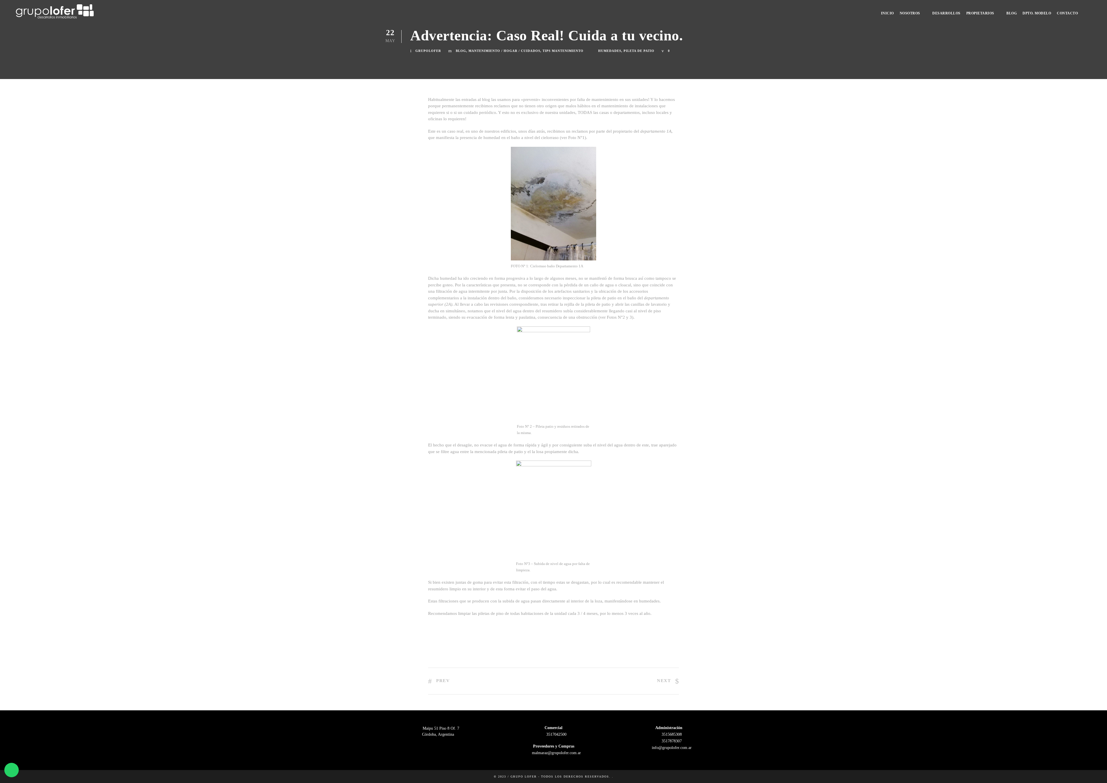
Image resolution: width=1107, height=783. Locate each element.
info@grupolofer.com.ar (671, 748)
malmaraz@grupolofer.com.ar (556, 753)
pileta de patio (639, 50)
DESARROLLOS (946, 13)
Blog (1011, 13)
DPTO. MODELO (1037, 13)
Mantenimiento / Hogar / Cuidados (504, 50)
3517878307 (671, 741)
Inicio (887, 13)
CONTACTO (1067, 13)
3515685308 (671, 734)
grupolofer (428, 50)
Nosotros (910, 13)
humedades (609, 50)
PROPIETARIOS (980, 13)
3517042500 (555, 734)
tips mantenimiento (563, 50)
